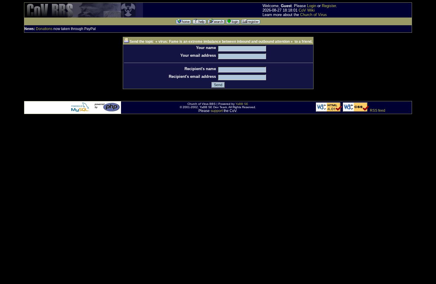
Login (311, 6)
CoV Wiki (307, 10)
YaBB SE (241, 103)
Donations (44, 29)
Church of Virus (313, 14)
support (217, 111)
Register (329, 6)
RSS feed (377, 110)
